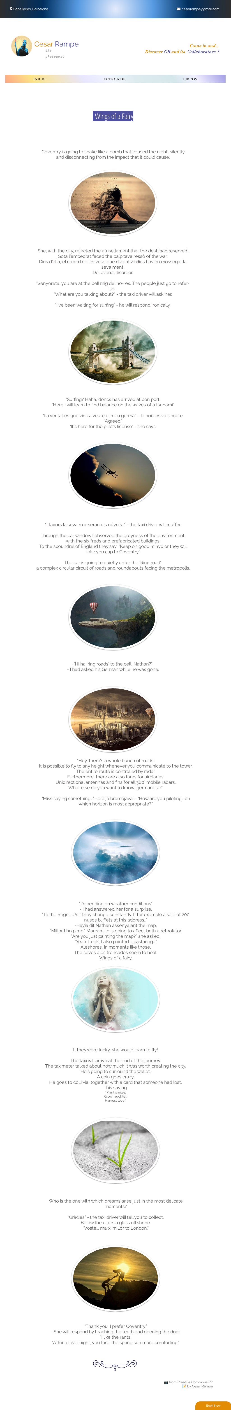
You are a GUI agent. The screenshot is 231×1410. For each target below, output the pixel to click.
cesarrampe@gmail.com (200, 9)
